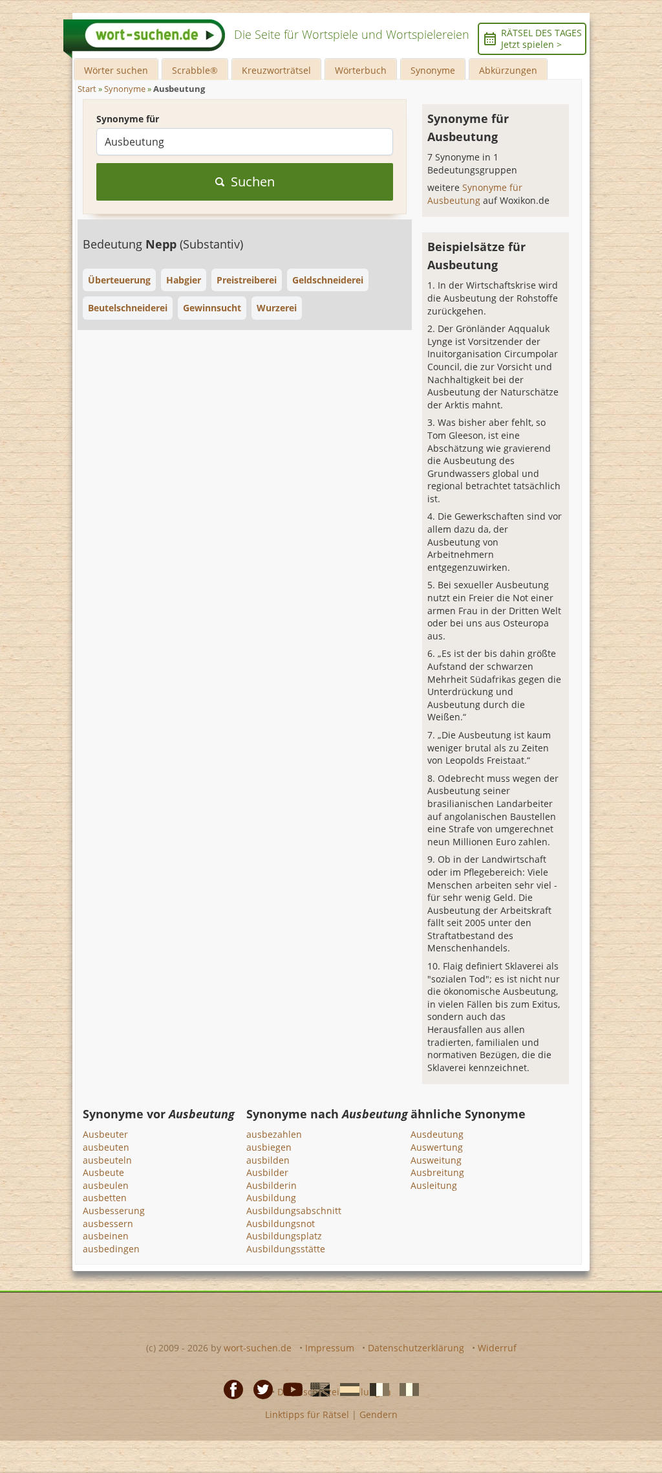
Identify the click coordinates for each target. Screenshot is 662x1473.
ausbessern (108, 1223)
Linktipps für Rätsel (307, 1414)
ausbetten (105, 1197)
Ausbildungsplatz (284, 1236)
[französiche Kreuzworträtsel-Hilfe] (375, 1388)
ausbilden (268, 1160)
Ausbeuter (105, 1134)
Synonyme (433, 70)
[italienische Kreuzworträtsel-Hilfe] (405, 1388)
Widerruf (497, 1348)
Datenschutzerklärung (416, 1348)
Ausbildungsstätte (285, 1249)
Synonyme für (127, 119)
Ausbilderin (271, 1185)
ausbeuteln (107, 1160)
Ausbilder (267, 1172)
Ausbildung (271, 1197)
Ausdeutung (437, 1134)
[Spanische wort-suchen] (345, 1388)
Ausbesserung (114, 1210)
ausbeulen (106, 1185)
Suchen (253, 181)
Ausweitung (436, 1160)
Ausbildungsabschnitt (293, 1210)
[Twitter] (259, 1388)
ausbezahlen (274, 1134)
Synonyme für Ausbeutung (474, 193)
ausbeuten (106, 1147)
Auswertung (437, 1147)
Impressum (329, 1348)
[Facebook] (229, 1388)
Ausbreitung (437, 1172)
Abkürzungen (508, 70)
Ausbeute (103, 1172)
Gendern (378, 1414)
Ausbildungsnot (280, 1223)
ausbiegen (269, 1147)
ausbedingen (111, 1249)
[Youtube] (289, 1388)
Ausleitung (434, 1185)
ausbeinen (106, 1236)
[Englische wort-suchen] (316, 1388)
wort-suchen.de (258, 1348)
